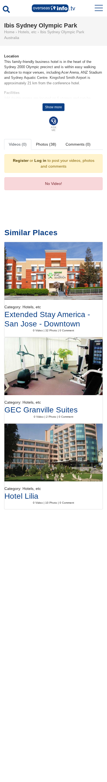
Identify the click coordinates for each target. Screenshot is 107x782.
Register (21, 160)
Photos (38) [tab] (46, 144)
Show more (53, 107)
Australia (11, 37)
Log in (40, 160)
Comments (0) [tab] (78, 144)
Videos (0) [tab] (18, 144)
